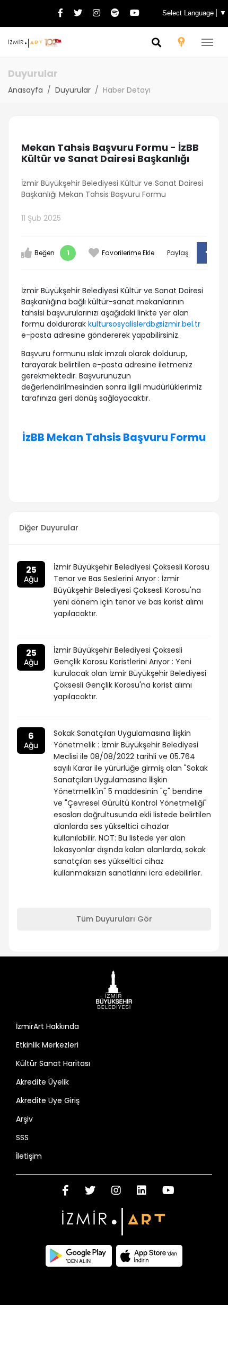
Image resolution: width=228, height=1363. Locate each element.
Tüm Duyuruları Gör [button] (114, 919)
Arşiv (24, 1119)
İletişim (29, 1156)
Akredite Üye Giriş (48, 1100)
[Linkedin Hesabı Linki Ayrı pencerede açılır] (141, 1191)
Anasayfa (25, 90)
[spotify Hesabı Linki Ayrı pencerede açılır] (115, 13)
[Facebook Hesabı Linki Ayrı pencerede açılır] (60, 13)
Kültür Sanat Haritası (53, 1063)
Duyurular (73, 90)
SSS (22, 1137)
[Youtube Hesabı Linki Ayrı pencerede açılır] (134, 13)
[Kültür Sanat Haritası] (181, 43)
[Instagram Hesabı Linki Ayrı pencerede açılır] (96, 13)
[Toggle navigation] (207, 42)
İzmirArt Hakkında (47, 1026)
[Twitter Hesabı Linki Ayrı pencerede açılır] (78, 13)
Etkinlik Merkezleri (47, 1045)
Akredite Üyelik (42, 1082)
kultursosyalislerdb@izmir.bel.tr (144, 324)
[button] (156, 43)
